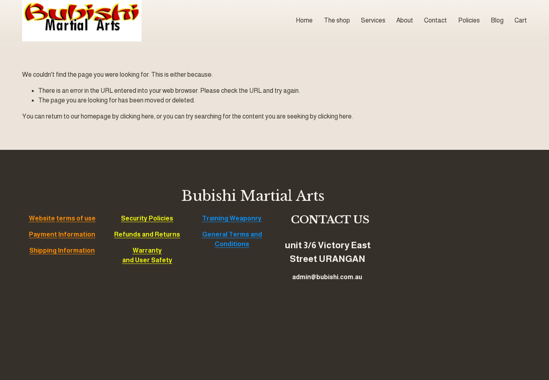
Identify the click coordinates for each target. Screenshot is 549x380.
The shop (337, 20)
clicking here (137, 116)
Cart (520, 20)
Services (373, 20)
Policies (469, 20)
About (404, 20)
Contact (435, 20)
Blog (497, 20)
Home (304, 20)
